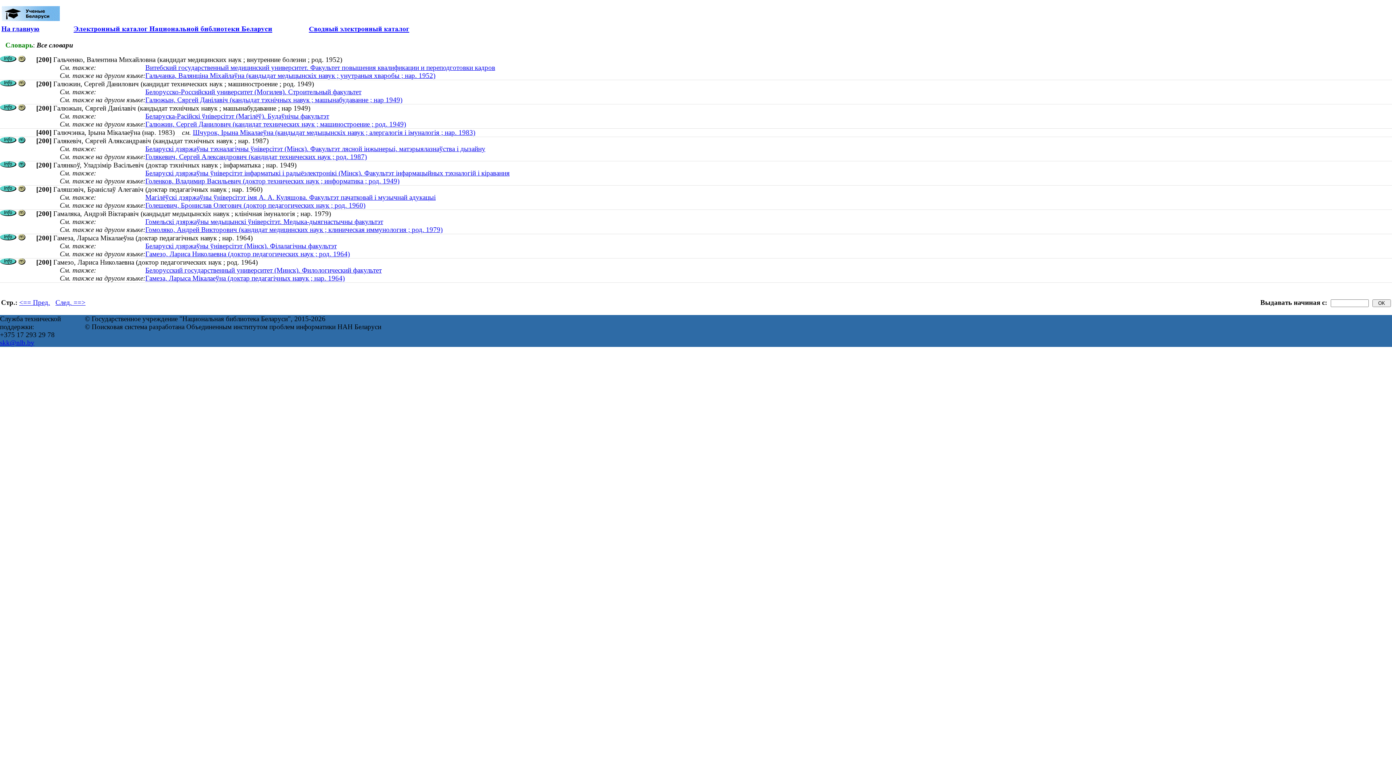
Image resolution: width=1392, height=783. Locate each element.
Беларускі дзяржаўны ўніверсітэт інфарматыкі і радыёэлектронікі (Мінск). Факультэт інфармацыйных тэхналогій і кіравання (327, 173)
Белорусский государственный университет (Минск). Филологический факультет (263, 270)
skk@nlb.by (17, 343)
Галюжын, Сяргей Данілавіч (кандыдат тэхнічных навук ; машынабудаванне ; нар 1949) (273, 100)
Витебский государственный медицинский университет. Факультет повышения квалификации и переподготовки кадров (320, 67)
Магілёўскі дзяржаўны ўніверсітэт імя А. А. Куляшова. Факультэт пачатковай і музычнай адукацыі (290, 197)
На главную (20, 29)
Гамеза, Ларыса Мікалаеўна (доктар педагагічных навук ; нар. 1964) (245, 278)
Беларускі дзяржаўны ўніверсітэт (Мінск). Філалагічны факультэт (241, 246)
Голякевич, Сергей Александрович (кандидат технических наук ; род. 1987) (256, 157)
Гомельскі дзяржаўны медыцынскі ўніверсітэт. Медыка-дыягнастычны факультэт (264, 221)
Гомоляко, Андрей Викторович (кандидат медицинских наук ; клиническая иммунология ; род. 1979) (294, 229)
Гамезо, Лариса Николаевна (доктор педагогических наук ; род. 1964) (247, 254)
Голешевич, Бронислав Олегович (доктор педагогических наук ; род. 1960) (255, 205)
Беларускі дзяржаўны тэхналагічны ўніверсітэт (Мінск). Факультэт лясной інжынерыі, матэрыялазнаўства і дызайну (315, 149)
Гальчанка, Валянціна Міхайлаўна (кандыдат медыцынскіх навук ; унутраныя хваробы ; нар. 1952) (290, 75)
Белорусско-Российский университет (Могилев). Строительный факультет (253, 92)
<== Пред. (34, 302)
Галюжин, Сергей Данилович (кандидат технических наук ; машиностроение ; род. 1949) (275, 124)
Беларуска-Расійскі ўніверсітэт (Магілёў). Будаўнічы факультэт (237, 116)
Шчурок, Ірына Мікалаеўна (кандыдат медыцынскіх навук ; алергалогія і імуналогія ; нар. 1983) (334, 132)
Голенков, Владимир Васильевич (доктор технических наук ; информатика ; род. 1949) (272, 181)
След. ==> (70, 302)
